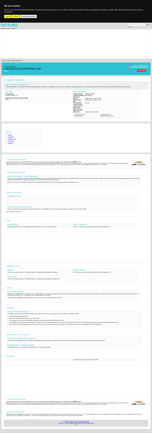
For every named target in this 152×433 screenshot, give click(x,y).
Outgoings (10, 143)
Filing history (11, 141)
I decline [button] (15, 16)
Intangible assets (12, 139)
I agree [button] (8, 16)
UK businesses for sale (71, 423)
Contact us (61, 423)
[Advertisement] (55, 44)
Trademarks (11, 137)
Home (4, 60)
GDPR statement (84, 421)
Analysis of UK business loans (86, 423)
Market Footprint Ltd (75, 421)
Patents (10, 135)
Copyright (65, 421)
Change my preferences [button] (28, 16)
